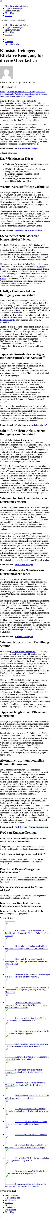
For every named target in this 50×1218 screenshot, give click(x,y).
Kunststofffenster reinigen (26, 148)
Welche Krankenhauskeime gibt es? (31, 425)
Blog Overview (11, 1195)
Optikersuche (11, 1200)
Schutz (44, 94)
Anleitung (19, 94)
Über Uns (9, 13)
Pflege (13, 96)
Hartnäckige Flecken (33, 94)
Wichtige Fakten (7, 91)
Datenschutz (10, 1210)
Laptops (3, 269)
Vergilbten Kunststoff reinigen (28, 230)
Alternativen (21, 96)
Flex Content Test (12, 1198)
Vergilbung (5, 96)
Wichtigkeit (19, 91)
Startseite (9, 1202)
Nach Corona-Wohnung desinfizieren (31, 827)
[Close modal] (1, 1217)
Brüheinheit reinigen (24, 564)
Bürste (3, 278)
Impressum (10, 1207)
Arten (27, 91)
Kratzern (19, 310)
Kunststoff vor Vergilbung (24, 651)
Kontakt (8, 15)
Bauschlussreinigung (24, 636)
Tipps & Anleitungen (14, 8)
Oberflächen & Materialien (16, 6)
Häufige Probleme (37, 91)
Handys (40, 266)
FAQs (29, 96)
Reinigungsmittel (7, 94)
